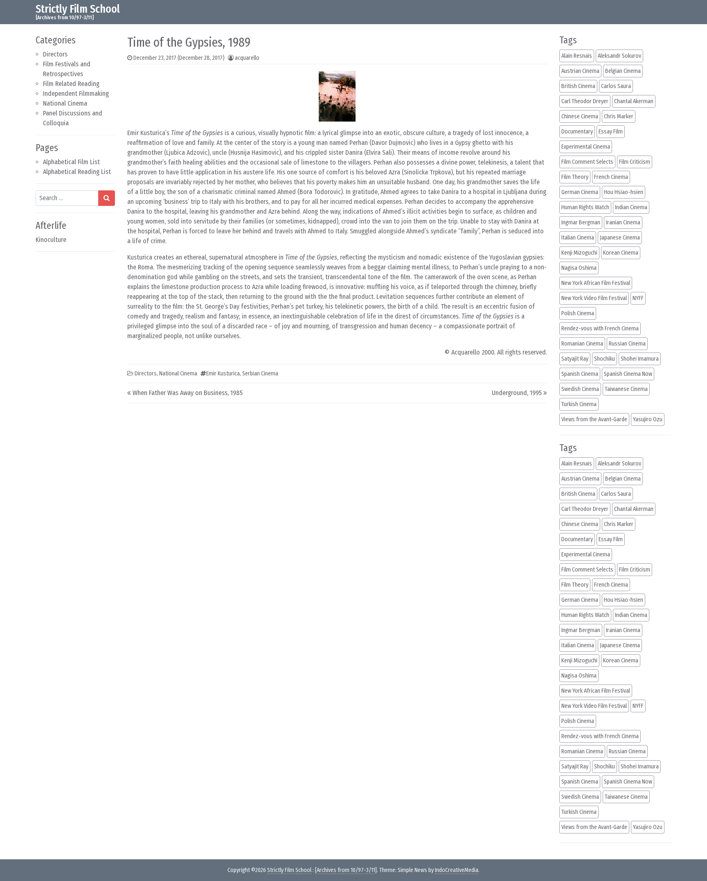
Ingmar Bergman (580, 222)
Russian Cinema (627, 343)
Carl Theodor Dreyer (584, 101)
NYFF (638, 298)
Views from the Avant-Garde (594, 419)
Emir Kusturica (223, 373)
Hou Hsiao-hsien (623, 192)
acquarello (247, 57)
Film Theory (574, 177)
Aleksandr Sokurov (619, 55)
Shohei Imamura (640, 358)
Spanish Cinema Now (628, 373)
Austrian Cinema (580, 71)
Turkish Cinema (579, 404)
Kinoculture (51, 240)
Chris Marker (618, 116)
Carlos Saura (616, 86)
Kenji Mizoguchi (579, 252)
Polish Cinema (577, 313)
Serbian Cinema (260, 373)
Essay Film (611, 131)
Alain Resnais (576, 55)
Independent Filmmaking (76, 93)
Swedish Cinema (580, 389)
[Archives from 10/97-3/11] (346, 870)
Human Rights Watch (585, 207)
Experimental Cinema (585, 146)
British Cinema (578, 86)
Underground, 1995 (517, 393)
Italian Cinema (577, 237)
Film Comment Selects (587, 161)
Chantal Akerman (633, 101)
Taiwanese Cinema (626, 389)
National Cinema (65, 103)
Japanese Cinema (620, 237)
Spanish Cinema (579, 373)
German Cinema (579, 192)
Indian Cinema (631, 207)
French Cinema (611, 177)
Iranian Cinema (623, 222)
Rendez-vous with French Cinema (600, 328)
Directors (55, 54)
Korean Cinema (620, 252)
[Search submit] (106, 198)
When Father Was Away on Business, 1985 (188, 393)
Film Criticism (634, 161)
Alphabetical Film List (71, 162)
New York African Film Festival (595, 283)
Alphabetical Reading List (77, 172)
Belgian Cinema (623, 71)
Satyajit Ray (574, 358)
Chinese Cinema (579, 116)
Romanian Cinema (582, 343)
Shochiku (604, 358)
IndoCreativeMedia (456, 870)
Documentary (577, 131)
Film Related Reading (71, 84)
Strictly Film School (78, 9)
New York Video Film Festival (594, 298)
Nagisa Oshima (579, 267)
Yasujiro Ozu (647, 419)
